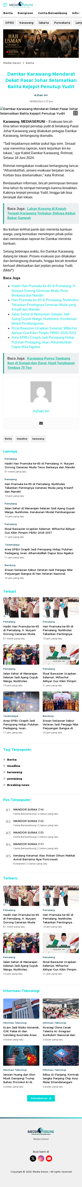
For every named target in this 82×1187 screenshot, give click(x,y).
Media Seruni (12, 63)
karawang (38, 438)
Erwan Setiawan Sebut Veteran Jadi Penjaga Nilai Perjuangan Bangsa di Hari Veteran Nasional (39, 571)
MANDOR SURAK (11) (28, 844)
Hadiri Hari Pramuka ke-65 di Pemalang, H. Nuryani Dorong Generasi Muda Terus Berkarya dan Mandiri (44, 290)
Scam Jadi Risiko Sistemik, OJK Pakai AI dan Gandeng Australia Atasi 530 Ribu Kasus (21, 1033)
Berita (30, 63)
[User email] (41, 423)
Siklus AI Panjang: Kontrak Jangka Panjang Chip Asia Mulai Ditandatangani (61, 1078)
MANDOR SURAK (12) (28, 821)
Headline (22, 438)
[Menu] (4, 4)
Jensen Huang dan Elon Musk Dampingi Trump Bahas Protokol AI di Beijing (19, 1080)
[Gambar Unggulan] (41, 113)
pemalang (14, 778)
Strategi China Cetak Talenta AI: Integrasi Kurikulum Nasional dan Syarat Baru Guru (59, 1033)
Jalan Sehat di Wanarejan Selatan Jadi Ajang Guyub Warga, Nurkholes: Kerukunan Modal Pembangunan (44, 318)
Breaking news (18, 785)
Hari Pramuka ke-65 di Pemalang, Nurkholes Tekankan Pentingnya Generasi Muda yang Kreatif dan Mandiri (45, 304)
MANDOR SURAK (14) (28, 809)
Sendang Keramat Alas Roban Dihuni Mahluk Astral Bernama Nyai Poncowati (44, 857)
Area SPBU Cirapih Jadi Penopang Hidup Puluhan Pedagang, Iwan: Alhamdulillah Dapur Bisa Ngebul (43, 342)
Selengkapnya (39, 1098)
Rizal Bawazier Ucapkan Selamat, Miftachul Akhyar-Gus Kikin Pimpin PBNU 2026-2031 (40, 530)
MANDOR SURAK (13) (28, 832)
